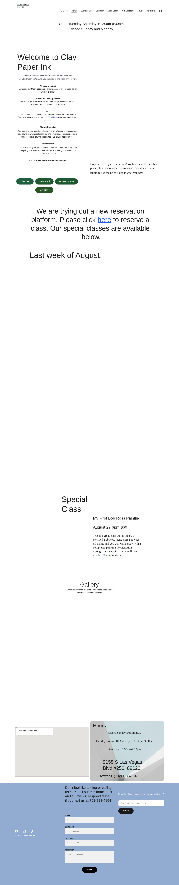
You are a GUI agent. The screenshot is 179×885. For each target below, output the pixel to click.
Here (54, 117)
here (104, 220)
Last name (69, 827)
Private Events (66, 181)
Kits (141, 11)
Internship (150, 11)
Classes (64, 11)
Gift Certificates (128, 11)
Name (67, 815)
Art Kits (44, 190)
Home (74, 11)
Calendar (100, 11)
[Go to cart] (160, 11)
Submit (126, 811)
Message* (69, 850)
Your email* (70, 838)
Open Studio (113, 11)
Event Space (86, 11)
